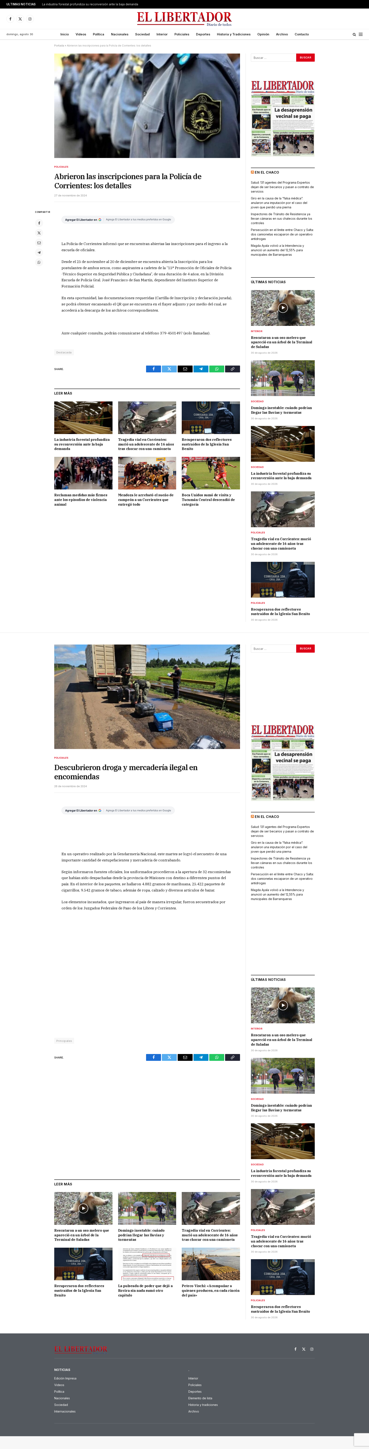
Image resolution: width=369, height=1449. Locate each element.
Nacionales (119, 34)
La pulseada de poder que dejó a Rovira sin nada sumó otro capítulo (145, 1290)
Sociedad (142, 34)
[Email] (39, 243)
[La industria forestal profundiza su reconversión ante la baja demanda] (83, 417)
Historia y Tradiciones (233, 34)
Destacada (64, 352)
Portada (59, 45)
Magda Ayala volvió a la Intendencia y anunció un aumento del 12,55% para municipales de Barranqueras (277, 250)
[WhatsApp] (39, 262)
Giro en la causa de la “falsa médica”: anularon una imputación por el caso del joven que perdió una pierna (279, 202)
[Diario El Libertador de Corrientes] (184, 19)
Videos (81, 34)
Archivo (282, 34)
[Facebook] (39, 223)
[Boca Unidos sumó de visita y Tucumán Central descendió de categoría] (211, 473)
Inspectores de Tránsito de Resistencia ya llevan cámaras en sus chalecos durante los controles (281, 218)
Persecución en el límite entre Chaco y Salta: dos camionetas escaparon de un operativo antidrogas (282, 234)
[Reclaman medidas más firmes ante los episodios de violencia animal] (83, 473)
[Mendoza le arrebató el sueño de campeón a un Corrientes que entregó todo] (147, 473)
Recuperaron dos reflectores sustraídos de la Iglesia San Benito (206, 444)
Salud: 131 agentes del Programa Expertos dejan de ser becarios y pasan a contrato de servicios (282, 187)
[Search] (354, 34)
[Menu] (361, 34)
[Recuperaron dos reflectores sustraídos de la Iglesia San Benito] (211, 417)
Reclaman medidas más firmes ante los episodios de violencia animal (80, 500)
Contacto (302, 34)
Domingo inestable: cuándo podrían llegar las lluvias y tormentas (281, 410)
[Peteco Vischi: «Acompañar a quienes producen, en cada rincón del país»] (211, 1264)
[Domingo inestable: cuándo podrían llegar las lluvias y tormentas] (283, 378)
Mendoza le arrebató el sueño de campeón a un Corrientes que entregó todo (146, 500)
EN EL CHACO (267, 172)
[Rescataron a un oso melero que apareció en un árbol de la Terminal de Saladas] (283, 308)
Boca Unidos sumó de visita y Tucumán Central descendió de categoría (208, 500)
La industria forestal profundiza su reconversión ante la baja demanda (82, 444)
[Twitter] (39, 233)
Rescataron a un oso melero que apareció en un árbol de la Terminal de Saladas (281, 342)
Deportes (203, 34)
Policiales (181, 34)
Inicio (64, 34)
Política (98, 34)
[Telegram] (39, 252)
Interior (162, 34)
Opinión (263, 34)
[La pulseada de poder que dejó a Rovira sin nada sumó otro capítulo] (147, 1264)
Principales (64, 1040)
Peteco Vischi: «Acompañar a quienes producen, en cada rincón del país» (210, 1290)
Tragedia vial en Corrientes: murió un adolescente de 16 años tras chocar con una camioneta (95, 4)
